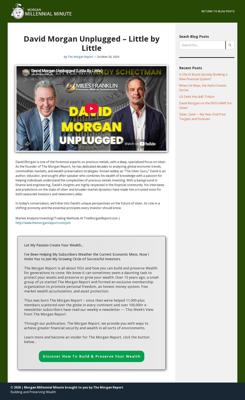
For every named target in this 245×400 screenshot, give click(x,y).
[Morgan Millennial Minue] (45, 11)
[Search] (230, 45)
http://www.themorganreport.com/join (43, 223)
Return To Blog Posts (218, 11)
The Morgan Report (80, 56)
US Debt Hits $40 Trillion (197, 97)
